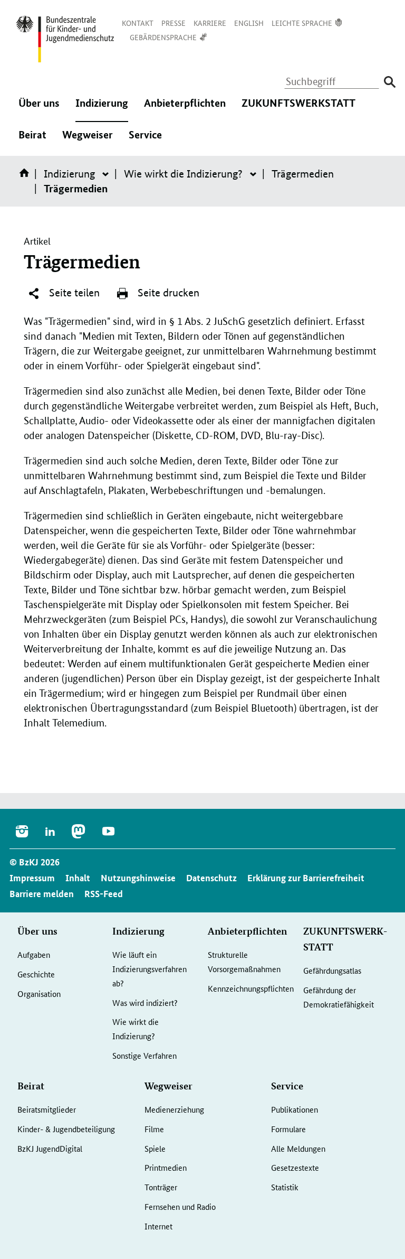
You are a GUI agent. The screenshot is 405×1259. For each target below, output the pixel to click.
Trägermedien (303, 173)
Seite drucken (167, 292)
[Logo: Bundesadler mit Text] (65, 39)
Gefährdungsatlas (332, 970)
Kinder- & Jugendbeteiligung (66, 1128)
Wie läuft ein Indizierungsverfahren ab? (149, 968)
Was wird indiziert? (145, 1002)
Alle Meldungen (298, 1148)
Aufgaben (33, 954)
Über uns (39, 110)
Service (145, 141)
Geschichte (36, 974)
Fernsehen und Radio (180, 1206)
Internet (158, 1226)
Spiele (155, 1148)
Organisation (39, 993)
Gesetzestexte (295, 1167)
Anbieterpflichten (185, 110)
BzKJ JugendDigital (49, 1148)
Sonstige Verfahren (144, 1055)
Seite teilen (73, 292)
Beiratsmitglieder (46, 1109)
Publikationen (294, 1109)
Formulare (288, 1128)
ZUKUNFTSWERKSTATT (298, 110)
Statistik (284, 1186)
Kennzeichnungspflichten (251, 988)
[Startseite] (26, 176)
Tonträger (160, 1186)
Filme (154, 1128)
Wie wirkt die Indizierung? (183, 173)
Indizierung (101, 110)
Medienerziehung (174, 1109)
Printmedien (165, 1167)
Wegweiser (87, 141)
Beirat (32, 141)
